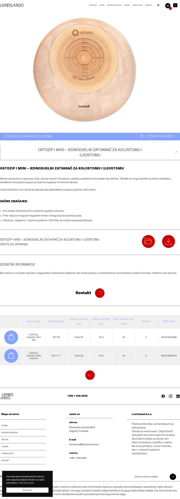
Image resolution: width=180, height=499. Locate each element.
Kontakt (83, 293)
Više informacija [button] (26, 483)
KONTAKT (5, 461)
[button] (158, 6)
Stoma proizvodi (161, 136)
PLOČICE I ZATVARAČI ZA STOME (29, 136)
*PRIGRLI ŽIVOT (7, 454)
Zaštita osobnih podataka (146, 477)
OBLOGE (5, 440)
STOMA (4, 426)
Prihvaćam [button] (27, 490)
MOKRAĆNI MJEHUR (9, 433)
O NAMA (4, 447)
